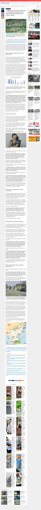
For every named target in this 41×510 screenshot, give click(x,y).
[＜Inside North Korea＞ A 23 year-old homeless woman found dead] (30, 65)
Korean (33, 0)
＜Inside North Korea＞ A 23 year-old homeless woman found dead (35, 65)
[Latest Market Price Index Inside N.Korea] (30, 59)
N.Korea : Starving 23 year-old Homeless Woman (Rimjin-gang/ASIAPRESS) (35, 62)
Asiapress (39, 0)
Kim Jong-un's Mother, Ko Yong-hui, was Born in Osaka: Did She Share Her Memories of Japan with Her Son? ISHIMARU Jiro (35, 44)
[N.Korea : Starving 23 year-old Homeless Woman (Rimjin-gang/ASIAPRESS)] (30, 62)
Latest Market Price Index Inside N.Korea (36, 58)
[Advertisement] (34, 148)
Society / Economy (8, 8)
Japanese (30, 0)
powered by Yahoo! (37, 7)
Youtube (36, 0)
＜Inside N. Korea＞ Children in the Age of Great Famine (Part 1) (35, 46)
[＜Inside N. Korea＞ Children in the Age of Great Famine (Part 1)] (30, 47)
